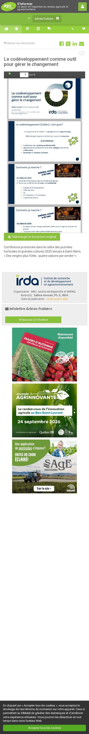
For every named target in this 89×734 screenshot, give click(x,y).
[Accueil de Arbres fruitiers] (5, 29)
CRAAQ (25, 713)
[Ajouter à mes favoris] (82, 54)
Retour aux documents (21, 43)
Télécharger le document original (33, 236)
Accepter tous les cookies (44, 727)
